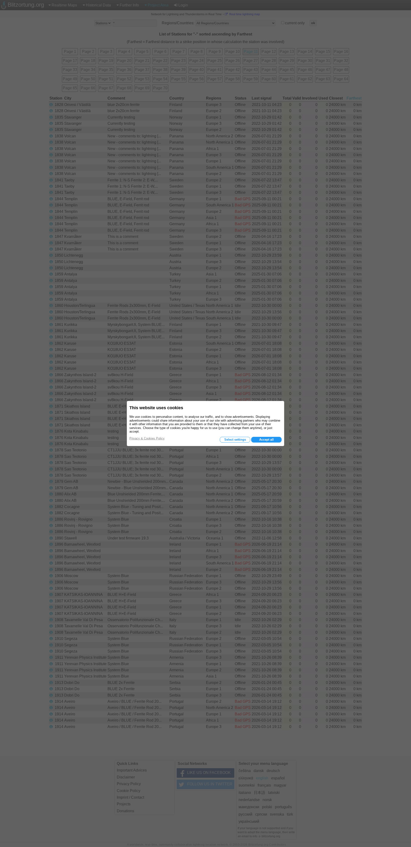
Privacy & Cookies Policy (147, 438)
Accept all (266, 439)
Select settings (235, 439)
